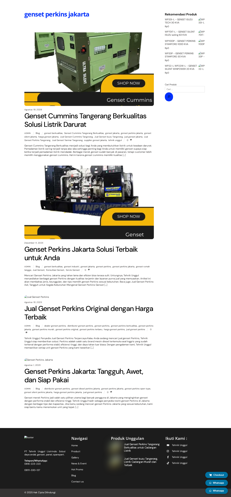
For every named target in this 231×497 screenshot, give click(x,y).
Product (75, 451)
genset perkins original (67, 329)
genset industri (71, 266)
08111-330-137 (32, 470)
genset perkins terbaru (91, 329)
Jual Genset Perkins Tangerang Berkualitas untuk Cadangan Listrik (142, 447)
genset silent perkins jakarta (38, 392)
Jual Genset (39, 270)
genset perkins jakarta (132, 133)
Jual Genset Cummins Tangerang (76, 136)
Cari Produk (171, 84)
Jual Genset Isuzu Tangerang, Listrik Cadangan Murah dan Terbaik (141, 462)
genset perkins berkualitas (124, 325)
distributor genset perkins (80, 325)
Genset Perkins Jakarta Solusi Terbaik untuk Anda (81, 253)
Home (74, 445)
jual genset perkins (135, 329)
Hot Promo (77, 469)
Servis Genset (73, 270)
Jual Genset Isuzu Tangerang (108, 136)
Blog (91, 25)
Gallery (75, 457)
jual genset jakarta (133, 136)
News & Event (79, 463)
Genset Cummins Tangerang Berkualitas (84, 133)
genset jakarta (112, 133)
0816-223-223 (32, 463)
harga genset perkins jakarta (68, 392)
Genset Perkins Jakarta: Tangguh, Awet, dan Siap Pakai (83, 375)
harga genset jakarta (48, 136)
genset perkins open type (137, 388)
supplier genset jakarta (95, 140)
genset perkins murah (43, 329)
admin (27, 133)
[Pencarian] (169, 96)
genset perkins (103, 266)
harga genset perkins (114, 329)
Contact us (77, 481)
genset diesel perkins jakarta (86, 388)
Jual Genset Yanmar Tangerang (67, 140)
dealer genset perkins (55, 325)
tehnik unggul (115, 140)
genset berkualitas (53, 133)
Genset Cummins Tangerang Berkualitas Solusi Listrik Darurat (85, 120)
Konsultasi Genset (55, 270)
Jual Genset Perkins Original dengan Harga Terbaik (88, 313)
